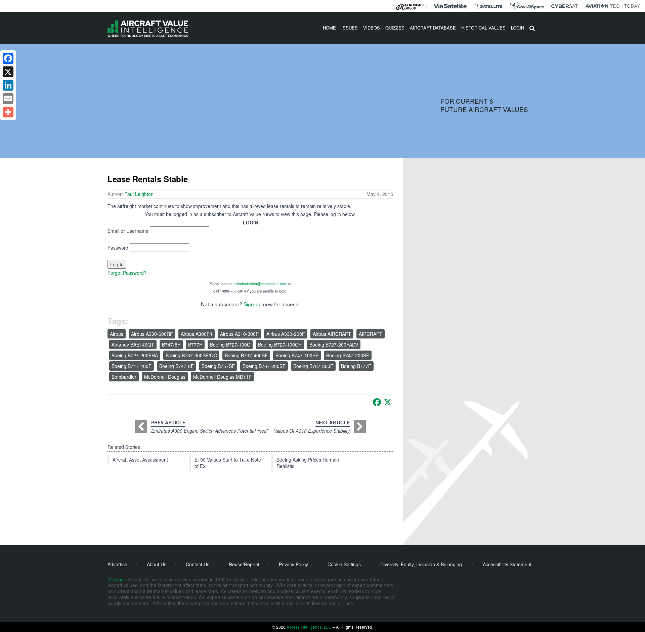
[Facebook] (377, 402)
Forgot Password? (127, 272)
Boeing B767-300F (313, 366)
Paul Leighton (139, 194)
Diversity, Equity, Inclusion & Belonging (421, 564)
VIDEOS (371, 27)
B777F (195, 344)
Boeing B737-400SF (246, 355)
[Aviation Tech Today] (613, 6)
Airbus (116, 333)
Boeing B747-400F (132, 366)
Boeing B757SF (218, 366)
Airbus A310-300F (239, 333)
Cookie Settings (344, 564)
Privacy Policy (293, 564)
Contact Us (197, 564)
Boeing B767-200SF (264, 366)
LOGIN (517, 27)
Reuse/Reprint (244, 564)
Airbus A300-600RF (152, 333)
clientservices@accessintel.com (260, 283)
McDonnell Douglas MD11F (222, 376)
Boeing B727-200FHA (135, 355)
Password (118, 247)
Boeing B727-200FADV (333, 344)
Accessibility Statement (507, 564)
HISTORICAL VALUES (483, 27)
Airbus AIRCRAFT (332, 333)
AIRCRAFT (370, 333)
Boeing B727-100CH (280, 344)
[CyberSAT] (564, 6)
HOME (329, 27)
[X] (387, 402)
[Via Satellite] (450, 6)
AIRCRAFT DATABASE (433, 27)
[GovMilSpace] (527, 6)
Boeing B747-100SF (296, 355)
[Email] (8, 98)
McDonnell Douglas (164, 376)
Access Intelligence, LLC (309, 627)
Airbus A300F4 (196, 333)
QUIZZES (394, 27)
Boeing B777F (356, 366)
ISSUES (349, 27)
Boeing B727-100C (230, 344)
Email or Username (128, 230)
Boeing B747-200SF (347, 355)
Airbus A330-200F (285, 333)
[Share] (8, 112)
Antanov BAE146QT (133, 344)
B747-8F (171, 344)
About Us (156, 564)
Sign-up (253, 304)
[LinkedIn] (8, 85)
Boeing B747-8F (176, 366)
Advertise (117, 564)
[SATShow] (488, 6)
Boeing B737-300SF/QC (191, 355)
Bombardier (124, 376)
